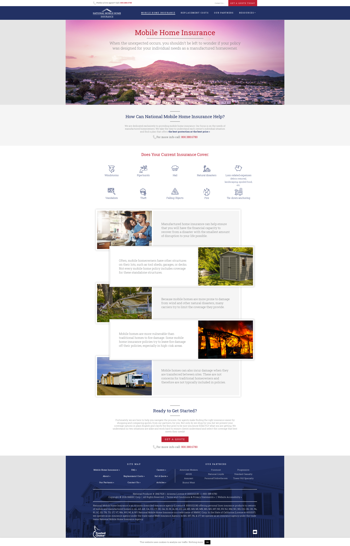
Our (106, 482)
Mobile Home (107, 469)
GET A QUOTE (175, 439)
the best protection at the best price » (189, 131)
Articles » (161, 482)
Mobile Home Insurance (158, 12)
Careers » (161, 469)
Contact (134, 482)
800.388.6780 (126, 3)
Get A (161, 476)
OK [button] (207, 542)
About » (106, 476)
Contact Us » (219, 3)
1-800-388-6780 (209, 493)
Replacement (134, 476)
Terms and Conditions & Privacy (191, 497)
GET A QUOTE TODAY (242, 3)
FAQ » (134, 469)
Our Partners (224, 12)
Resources (246, 12)
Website (230, 497)
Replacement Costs (195, 12)
